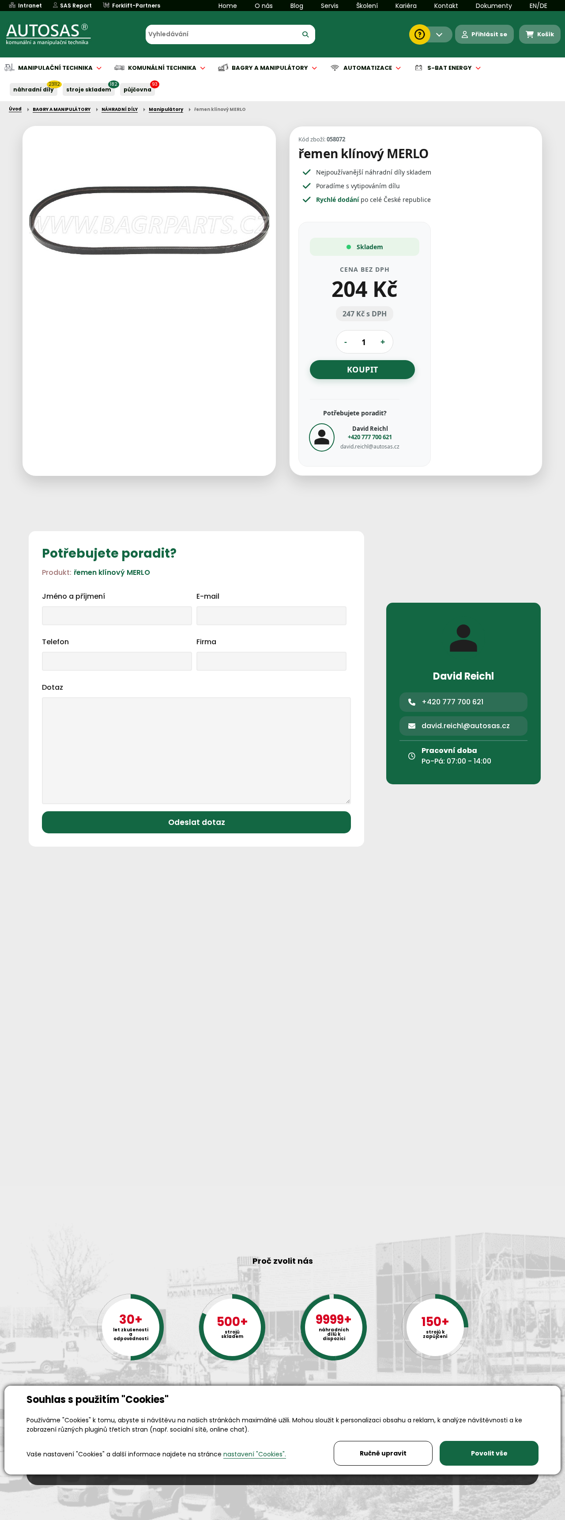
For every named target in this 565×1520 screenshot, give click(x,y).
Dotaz (52, 687)
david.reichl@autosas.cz (369, 446)
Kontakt (446, 5)
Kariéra (406, 5)
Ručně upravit (383, 1453)
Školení (367, 5)
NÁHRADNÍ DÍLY (33, 89)
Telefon (55, 642)
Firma (206, 642)
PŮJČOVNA (137, 89)
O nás (264, 5)
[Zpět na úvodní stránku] (54, 34)
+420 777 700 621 (370, 437)
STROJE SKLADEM (88, 89)
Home (227, 5)
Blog (296, 5)
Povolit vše (489, 1453)
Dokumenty (494, 5)
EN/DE (538, 5)
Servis (330, 5)
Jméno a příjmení (73, 596)
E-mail (207, 596)
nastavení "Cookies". (254, 1454)
